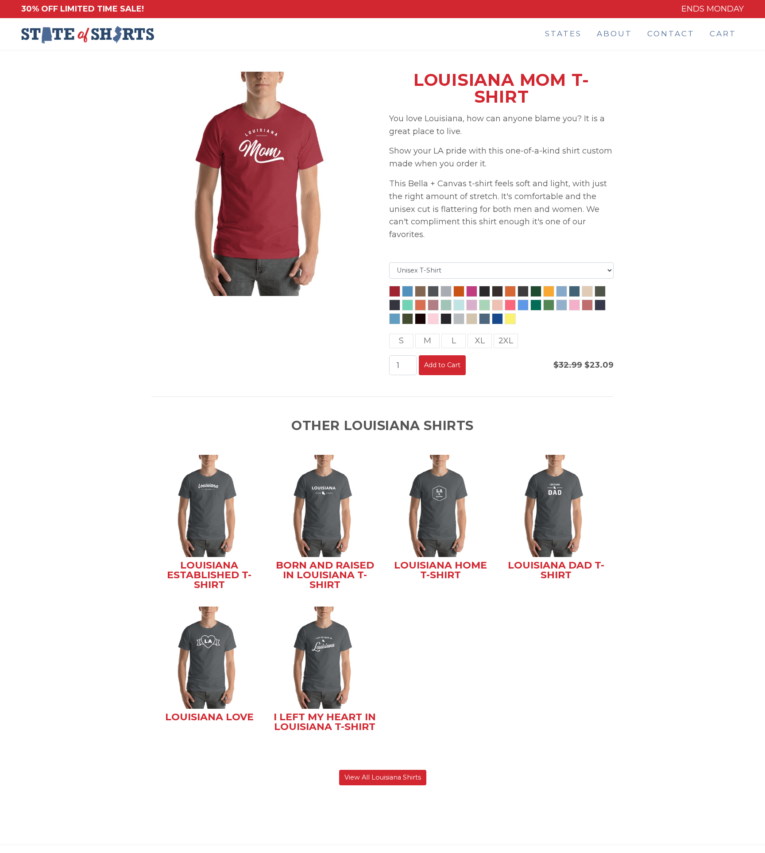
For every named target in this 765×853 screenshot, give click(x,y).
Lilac (574, 305)
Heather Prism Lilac (471, 305)
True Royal (497, 318)
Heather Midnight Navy (394, 305)
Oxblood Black (420, 318)
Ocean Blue (394, 318)
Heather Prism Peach (497, 305)
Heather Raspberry (510, 305)
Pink (433, 318)
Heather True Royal (523, 305)
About (614, 33)
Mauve (587, 305)
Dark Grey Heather (523, 291)
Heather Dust (587, 291)
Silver (458, 318)
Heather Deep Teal (574, 291)
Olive (407, 318)
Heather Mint (407, 305)
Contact (671, 33)
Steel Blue (484, 318)
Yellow (510, 318)
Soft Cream (471, 318)
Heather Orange (420, 305)
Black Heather (484, 291)
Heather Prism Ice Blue (458, 305)
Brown (497, 291)
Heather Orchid (433, 305)
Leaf (548, 305)
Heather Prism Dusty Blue (446, 305)
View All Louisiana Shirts (382, 777)
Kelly (535, 305)
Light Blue (561, 305)
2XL (505, 341)
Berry (471, 291)
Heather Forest (600, 291)
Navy (600, 305)
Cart (723, 33)
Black (446, 318)
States (563, 33)
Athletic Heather (446, 291)
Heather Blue (561, 291)
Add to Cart (442, 365)
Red (394, 291)
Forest (535, 291)
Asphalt (433, 291)
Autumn (458, 291)
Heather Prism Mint (484, 305)
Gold (548, 291)
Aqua (407, 291)
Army (420, 291)
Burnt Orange (510, 291)
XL (480, 341)
